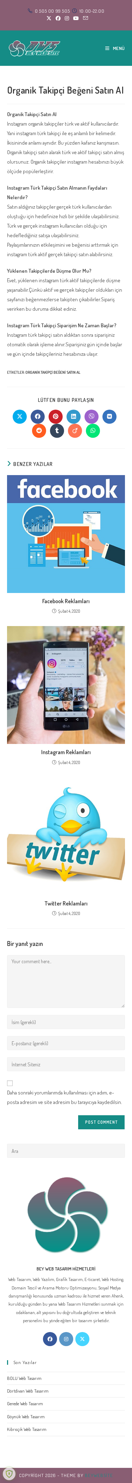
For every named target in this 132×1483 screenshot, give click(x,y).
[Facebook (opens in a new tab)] (58, 18)
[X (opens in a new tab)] (49, 18)
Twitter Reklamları (66, 903)
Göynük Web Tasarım (26, 1416)
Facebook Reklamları (66, 601)
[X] (82, 1339)
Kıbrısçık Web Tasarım (26, 1429)
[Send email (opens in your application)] (84, 18)
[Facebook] (50, 1339)
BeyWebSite (99, 1475)
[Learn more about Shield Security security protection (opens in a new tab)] (9, 1474)
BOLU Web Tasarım (24, 1378)
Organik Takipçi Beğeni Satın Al (52, 372)
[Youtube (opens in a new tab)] (76, 18)
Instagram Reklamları (66, 752)
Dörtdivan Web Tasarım (28, 1391)
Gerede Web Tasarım (25, 1403)
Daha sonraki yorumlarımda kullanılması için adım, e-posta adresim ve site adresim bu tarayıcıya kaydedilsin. (64, 1097)
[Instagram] (66, 1339)
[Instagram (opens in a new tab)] (67, 18)
